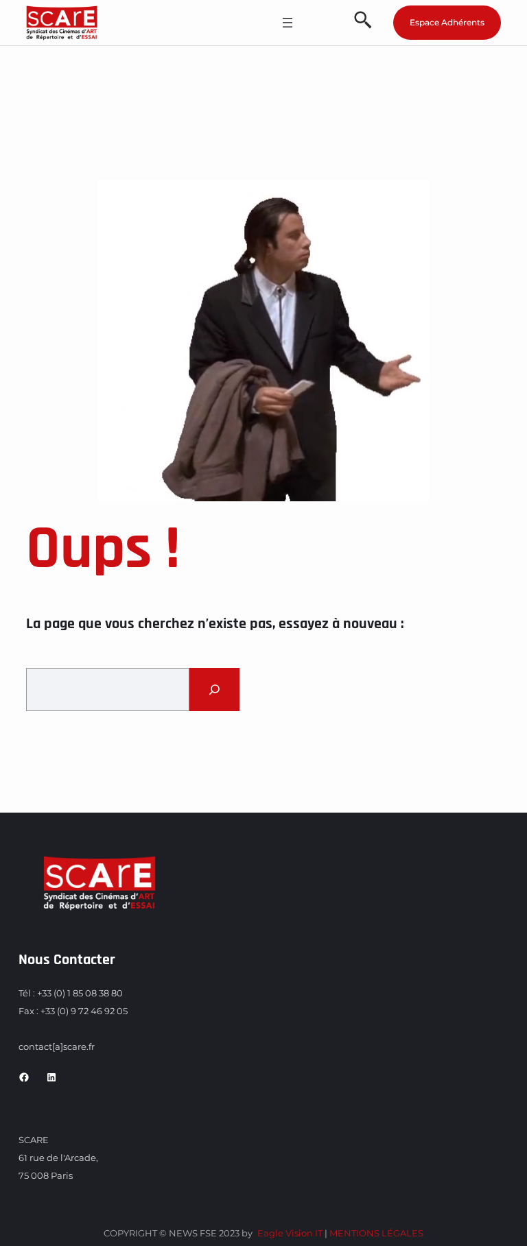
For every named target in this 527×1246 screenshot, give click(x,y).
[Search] (214, 689)
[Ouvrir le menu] (287, 22)
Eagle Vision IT (290, 1232)
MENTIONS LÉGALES (376, 1232)
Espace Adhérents (447, 22)
